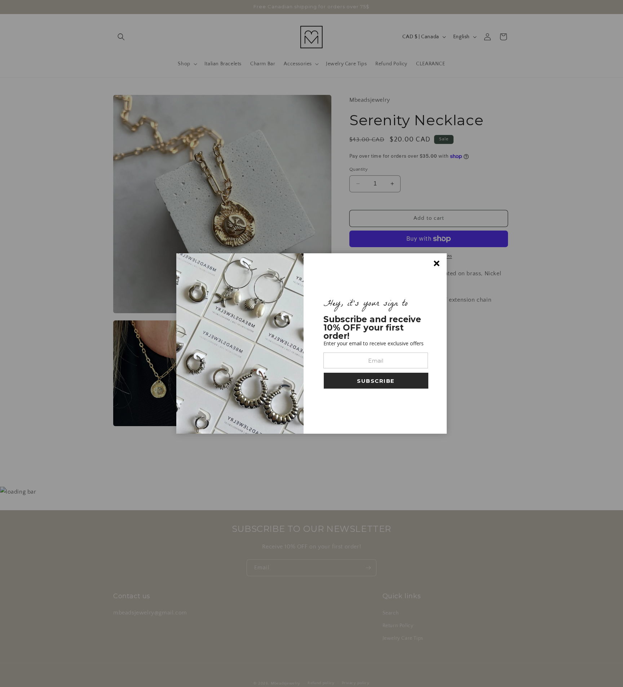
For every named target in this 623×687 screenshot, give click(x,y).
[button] (376, 381)
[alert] (311, 343)
